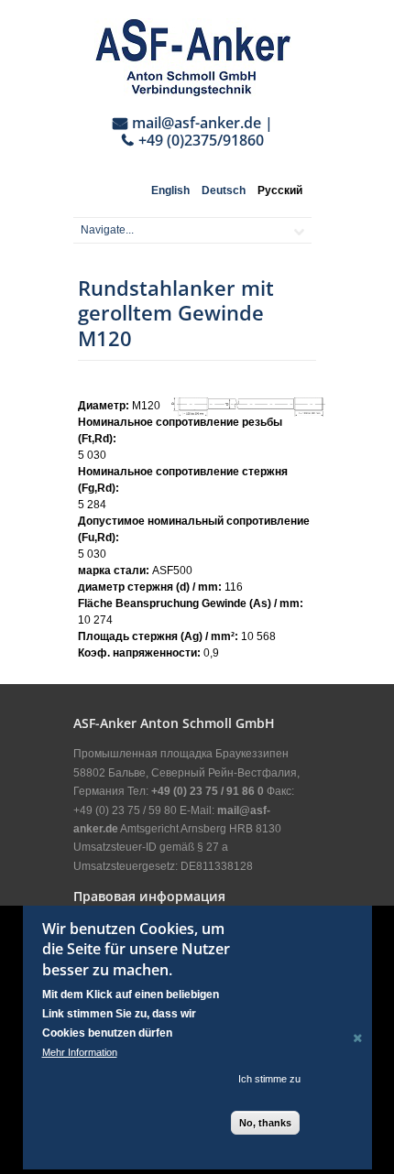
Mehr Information (79, 1052)
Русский (279, 190)
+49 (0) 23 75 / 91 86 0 (207, 791)
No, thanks (265, 1122)
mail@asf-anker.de (196, 123)
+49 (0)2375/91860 (201, 140)
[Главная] (192, 57)
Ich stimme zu (269, 1078)
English (170, 190)
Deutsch (224, 190)
